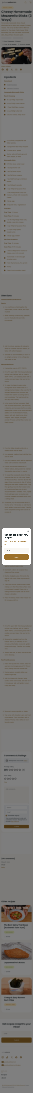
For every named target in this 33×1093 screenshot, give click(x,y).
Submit (16, 557)
